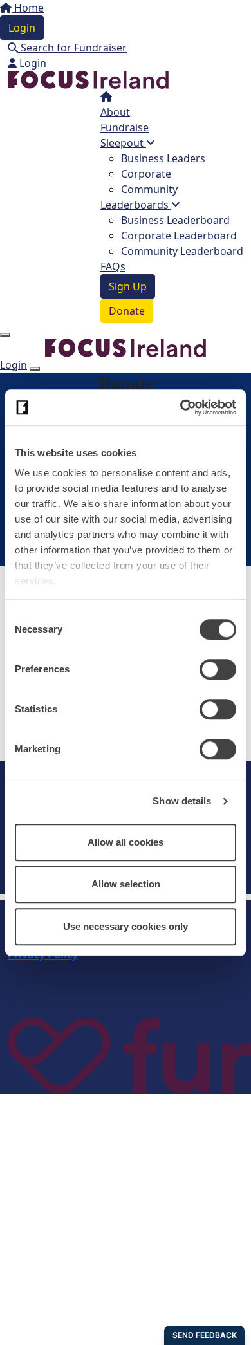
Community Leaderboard (182, 251)
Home (28, 8)
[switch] (218, 669)
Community (149, 189)
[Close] (35, 369)
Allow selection (125, 883)
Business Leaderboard (175, 220)
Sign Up (128, 286)
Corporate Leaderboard (179, 235)
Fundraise (124, 127)
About (115, 112)
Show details (182, 800)
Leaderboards (135, 205)
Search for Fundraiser (72, 48)
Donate (127, 311)
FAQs (113, 266)
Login (21, 28)
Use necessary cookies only (125, 926)
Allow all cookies (125, 842)
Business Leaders (163, 158)
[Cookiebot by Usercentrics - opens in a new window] (180, 407)
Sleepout (123, 143)
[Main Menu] (5, 335)
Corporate (146, 174)
